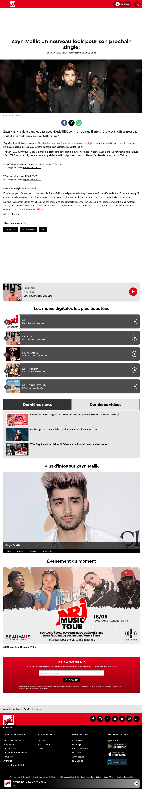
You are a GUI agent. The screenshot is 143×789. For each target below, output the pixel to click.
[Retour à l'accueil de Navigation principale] (12, 4)
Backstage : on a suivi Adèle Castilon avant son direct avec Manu (64, 429)
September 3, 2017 (32, 179)
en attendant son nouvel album (27, 209)
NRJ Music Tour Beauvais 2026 (19, 646)
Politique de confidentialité (89, 777)
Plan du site (15, 777)
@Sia (22, 164)
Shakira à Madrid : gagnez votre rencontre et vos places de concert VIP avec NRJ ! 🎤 (74, 414)
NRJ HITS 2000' (30, 369)
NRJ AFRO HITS (30, 352)
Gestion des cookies (125, 777)
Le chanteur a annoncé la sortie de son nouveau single (66, 143)
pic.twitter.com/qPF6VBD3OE (23, 176)
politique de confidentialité (39, 688)
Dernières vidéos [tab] (105, 404)
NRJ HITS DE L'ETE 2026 (34, 385)
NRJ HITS (29, 292)
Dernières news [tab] (37, 404)
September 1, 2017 (32, 167)
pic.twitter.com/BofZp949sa (48, 164)
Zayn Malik (13, 545)
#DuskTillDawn (10, 164)
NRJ (24, 320)
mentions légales (24, 688)
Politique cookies (66, 777)
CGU (53, 777)
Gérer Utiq (108, 777)
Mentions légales (40, 777)
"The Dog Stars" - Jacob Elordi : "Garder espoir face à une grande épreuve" (69, 444)
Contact (26, 777)
